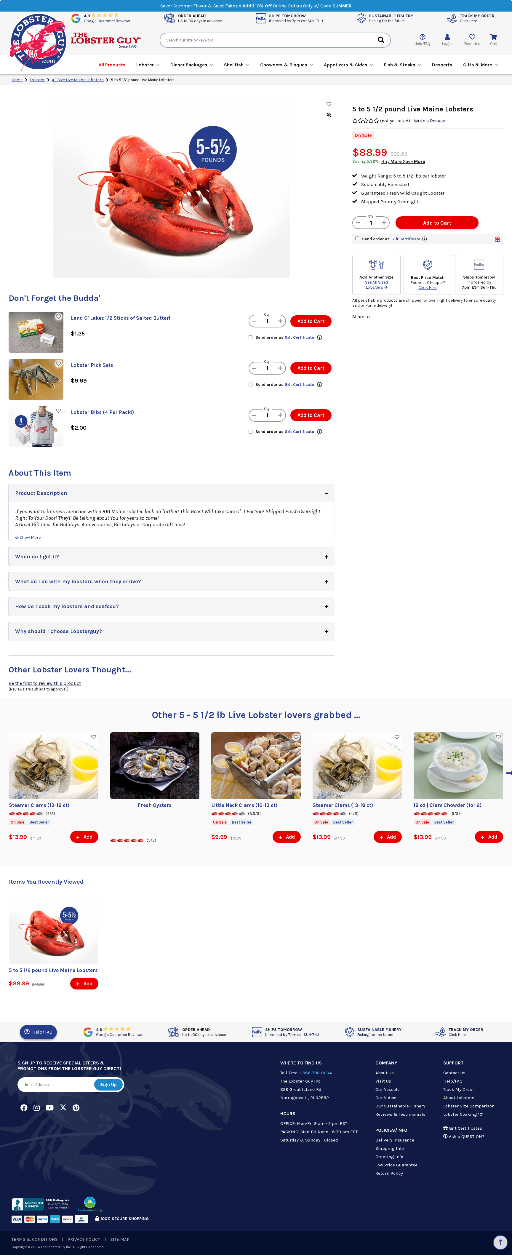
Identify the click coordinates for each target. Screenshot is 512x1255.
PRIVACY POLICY (84, 1239)
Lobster (145, 65)
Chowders (283, 65)
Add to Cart (310, 321)
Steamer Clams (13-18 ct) (39, 805)
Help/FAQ (41, 1032)
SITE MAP (119, 1239)
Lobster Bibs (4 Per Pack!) (102, 412)
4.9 (107, 18)
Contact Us (454, 1072)
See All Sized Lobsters (376, 285)
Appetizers (345, 65)
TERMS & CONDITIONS (35, 1239)
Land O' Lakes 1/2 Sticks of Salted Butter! (120, 318)
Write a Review (429, 121)
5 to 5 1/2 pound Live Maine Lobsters (53, 970)
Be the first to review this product (45, 683)
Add (87, 837)
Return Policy (389, 1173)
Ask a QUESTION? (466, 1136)
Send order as (284, 337)
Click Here (427, 287)
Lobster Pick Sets (92, 365)
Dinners (188, 65)
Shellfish (234, 65)
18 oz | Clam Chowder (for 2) (447, 805)
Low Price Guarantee (396, 1165)
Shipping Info (389, 1148)
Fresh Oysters (155, 805)
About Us (384, 1072)
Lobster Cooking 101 (463, 1114)
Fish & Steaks (399, 65)
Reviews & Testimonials (400, 1114)
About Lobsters (458, 1097)
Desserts (442, 65)
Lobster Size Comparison (469, 1106)
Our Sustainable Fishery (400, 1106)
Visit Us (383, 1081)
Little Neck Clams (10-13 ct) (244, 805)
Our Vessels (387, 1089)
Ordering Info (389, 1156)
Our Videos (386, 1097)
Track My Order (458, 1089)
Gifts (477, 65)
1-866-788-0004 (316, 1072)
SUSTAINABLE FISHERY (391, 18)
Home (17, 79)
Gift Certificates (465, 1128)
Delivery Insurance (394, 1140)
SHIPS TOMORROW (296, 18)
